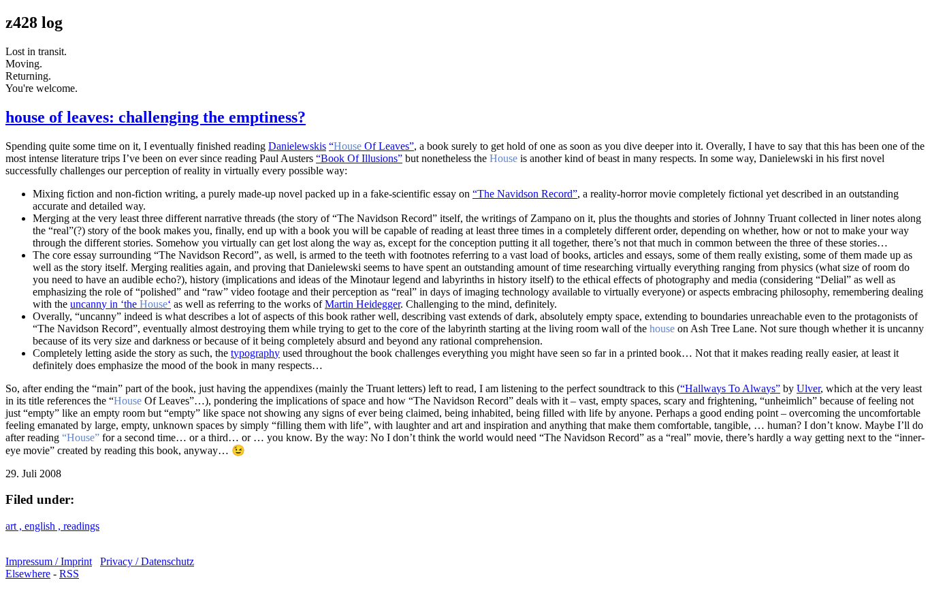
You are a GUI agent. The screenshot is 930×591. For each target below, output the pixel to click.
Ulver (808, 388)
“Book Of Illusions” (359, 158)
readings (81, 526)
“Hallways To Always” (730, 388)
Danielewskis (297, 146)
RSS (69, 573)
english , (44, 526)
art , (15, 526)
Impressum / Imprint (48, 561)
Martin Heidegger (362, 304)
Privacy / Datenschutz (147, 561)
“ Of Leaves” (371, 146)
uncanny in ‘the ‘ (120, 304)
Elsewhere (27, 573)
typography (255, 353)
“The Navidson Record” (524, 193)
